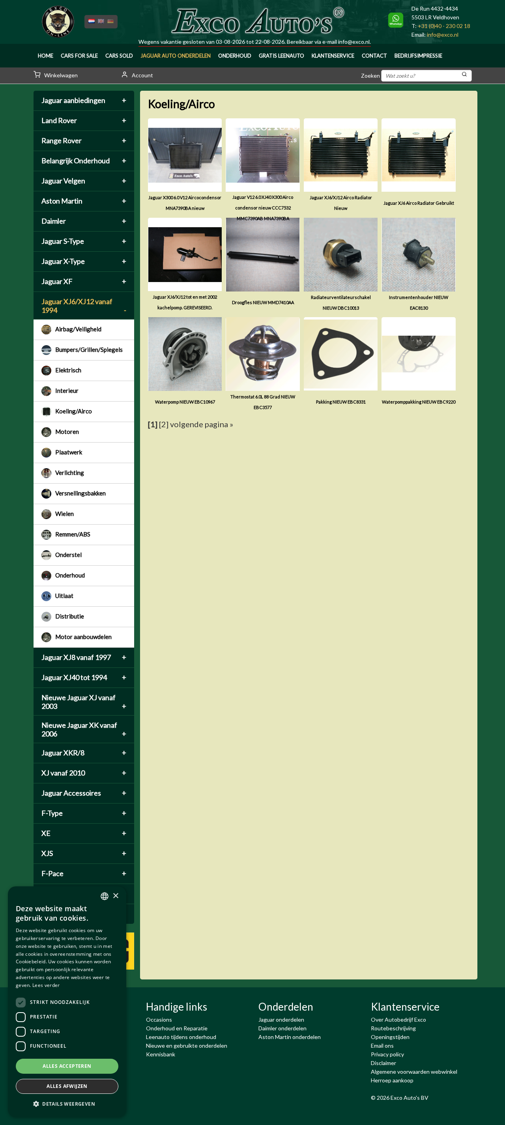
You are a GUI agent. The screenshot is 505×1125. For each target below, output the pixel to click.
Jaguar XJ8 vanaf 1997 (83, 657)
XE (83, 833)
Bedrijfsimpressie (418, 55)
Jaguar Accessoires (83, 793)
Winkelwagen (60, 75)
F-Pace (83, 873)
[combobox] (104, 896)
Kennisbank (160, 1054)
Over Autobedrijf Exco (398, 1019)
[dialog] (67, 1001)
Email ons (382, 1045)
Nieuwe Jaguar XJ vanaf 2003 (83, 701)
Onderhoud (234, 55)
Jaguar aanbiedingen (83, 100)
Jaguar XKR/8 (83, 752)
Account (142, 75)
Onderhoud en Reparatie (177, 1028)
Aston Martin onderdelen (289, 1036)
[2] (163, 424)
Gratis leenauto (281, 55)
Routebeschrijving (393, 1028)
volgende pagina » (201, 424)
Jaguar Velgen (83, 180)
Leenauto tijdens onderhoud (181, 1036)
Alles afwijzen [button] (67, 1086)
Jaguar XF (83, 281)
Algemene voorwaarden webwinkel (414, 1071)
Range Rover (83, 140)
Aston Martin (83, 200)
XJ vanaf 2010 (83, 772)
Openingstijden (390, 1036)
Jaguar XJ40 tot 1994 (83, 677)
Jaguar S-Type (83, 241)
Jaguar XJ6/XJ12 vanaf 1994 (83, 305)
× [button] (115, 896)
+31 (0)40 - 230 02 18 (444, 25)
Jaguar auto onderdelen (175, 55)
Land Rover (83, 120)
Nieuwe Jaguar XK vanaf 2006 (83, 729)
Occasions (159, 1019)
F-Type (83, 813)
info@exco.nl (354, 41)
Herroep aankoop (392, 1080)
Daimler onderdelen (282, 1028)
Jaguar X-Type (83, 261)
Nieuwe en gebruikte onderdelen (186, 1045)
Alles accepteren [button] (67, 1066)
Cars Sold (119, 55)
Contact (374, 55)
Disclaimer (383, 1063)
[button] (67, 1104)
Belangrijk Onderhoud (83, 160)
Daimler (83, 221)
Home (45, 55)
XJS (83, 853)
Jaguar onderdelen (281, 1019)
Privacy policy (387, 1054)
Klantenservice (333, 55)
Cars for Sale (79, 55)
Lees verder (46, 985)
